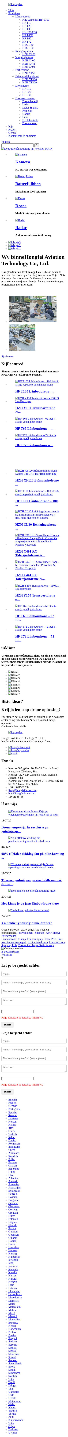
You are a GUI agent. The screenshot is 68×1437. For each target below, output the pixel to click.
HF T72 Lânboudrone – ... (34, 445)
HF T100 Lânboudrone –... (34, 391)
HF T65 (26, 38)
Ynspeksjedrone (24, 57)
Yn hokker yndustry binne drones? (26, 923)
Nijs (10, 126)
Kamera (22, 162)
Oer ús (12, 132)
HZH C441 (28, 63)
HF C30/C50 (29, 32)
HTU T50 (27, 44)
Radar (21, 227)
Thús (11, 10)
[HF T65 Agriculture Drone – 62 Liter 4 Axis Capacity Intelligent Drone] (37, 421)
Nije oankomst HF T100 (35, 19)
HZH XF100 (29, 79)
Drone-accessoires (25, 98)
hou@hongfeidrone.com (21, 793)
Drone (21, 205)
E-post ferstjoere (10, 951)
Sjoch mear (7, 356)
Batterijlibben (28, 184)
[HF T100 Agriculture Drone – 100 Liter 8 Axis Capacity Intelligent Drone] (37, 384)
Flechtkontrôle (30, 120)
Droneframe (22, 85)
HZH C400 (28, 60)
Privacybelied (8, 935)
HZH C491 (28, 66)
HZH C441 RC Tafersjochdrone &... (30, 577)
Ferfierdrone (22, 69)
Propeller (27, 110)
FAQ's (12, 129)
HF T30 (26, 29)
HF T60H (27, 35)
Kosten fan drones (38, 942)
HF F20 (26, 91)
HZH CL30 (28, 54)
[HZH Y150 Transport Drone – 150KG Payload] (37, 401)
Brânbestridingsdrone (27, 76)
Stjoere (7, 1024)
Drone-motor (29, 123)
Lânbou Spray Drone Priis (41, 939)
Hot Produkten (24, 932)
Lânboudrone (22, 16)
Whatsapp (6, 954)
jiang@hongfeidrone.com (22, 790)
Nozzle (26, 113)
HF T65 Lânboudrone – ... (34, 428)
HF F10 (26, 88)
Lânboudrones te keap (13, 939)
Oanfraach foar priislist (14, 726)
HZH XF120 (29, 82)
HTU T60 (27, 47)
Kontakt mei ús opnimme (22, 135)
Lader (25, 104)
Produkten (14, 13)
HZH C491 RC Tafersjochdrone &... (30, 553)
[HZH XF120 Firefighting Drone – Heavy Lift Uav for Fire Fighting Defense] (37, 473)
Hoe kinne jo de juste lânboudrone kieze (30, 903)
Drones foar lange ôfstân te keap (36, 945)
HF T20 (26, 25)
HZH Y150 (28, 73)
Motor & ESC (30, 107)
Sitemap (39, 932)
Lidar (25, 117)
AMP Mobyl (53, 932)
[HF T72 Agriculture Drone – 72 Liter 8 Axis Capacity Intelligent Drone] (37, 438)
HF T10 (26, 22)
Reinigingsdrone (24, 51)
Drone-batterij (30, 101)
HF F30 (26, 95)
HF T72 (26, 41)
